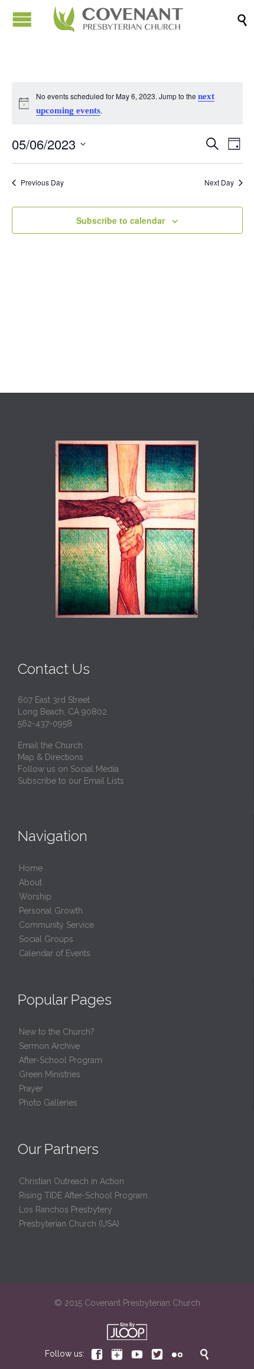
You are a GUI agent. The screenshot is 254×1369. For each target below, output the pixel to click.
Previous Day (42, 182)
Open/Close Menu (22, 19)
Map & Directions (50, 757)
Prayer (31, 1088)
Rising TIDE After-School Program (83, 1195)
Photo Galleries (48, 1102)
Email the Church (50, 745)
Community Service (56, 925)
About (30, 882)
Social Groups (46, 939)
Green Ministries (49, 1074)
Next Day (219, 182)
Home (31, 868)
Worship (35, 896)
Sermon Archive (49, 1046)
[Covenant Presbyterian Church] (118, 19)
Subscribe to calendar (120, 220)
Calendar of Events (54, 953)
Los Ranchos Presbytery (65, 1209)
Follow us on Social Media (68, 769)
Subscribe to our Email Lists (71, 780)
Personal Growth (51, 910)
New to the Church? (57, 1031)
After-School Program (60, 1060)
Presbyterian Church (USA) (69, 1223)
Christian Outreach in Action (71, 1181)
